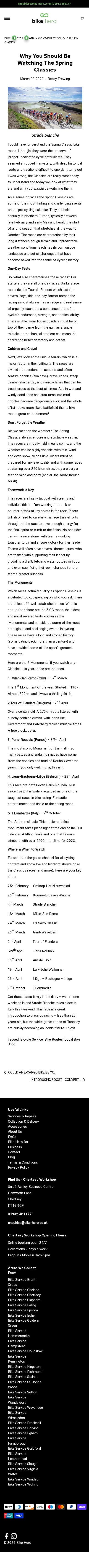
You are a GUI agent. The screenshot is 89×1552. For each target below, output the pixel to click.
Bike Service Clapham (24, 1300)
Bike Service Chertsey (24, 1295)
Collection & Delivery (23, 1121)
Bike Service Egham (23, 1433)
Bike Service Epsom (23, 1310)
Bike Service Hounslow (25, 1351)
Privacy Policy (18, 1167)
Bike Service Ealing (22, 1305)
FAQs (12, 1137)
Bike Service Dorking (23, 1428)
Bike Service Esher (22, 1315)
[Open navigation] (7, 18)
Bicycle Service (31, 1039)
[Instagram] (14, 1536)
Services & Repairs (22, 1116)
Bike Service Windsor (24, 1479)
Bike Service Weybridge (25, 1408)
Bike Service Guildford (24, 1448)
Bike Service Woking (23, 1484)
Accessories (17, 1126)
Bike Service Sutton (22, 1392)
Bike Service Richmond (25, 1372)
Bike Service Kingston (24, 1367)
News (20, 38)
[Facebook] (6, 1536)
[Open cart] (82, 18)
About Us (15, 1131)
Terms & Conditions (23, 1162)
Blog (11, 1157)
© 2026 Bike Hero (17, 1543)
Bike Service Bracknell (24, 1423)
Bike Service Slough (22, 1464)
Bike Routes (53, 1039)
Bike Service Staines (23, 1377)
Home (7, 38)
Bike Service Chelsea (23, 1290)
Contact (14, 1152)
